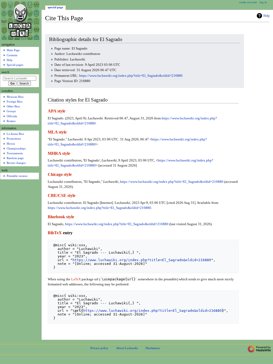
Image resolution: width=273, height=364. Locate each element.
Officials (12, 116)
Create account (248, 2)
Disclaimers (153, 348)
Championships (16, 148)
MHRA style (59, 153)
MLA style (57, 132)
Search (5, 72)
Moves (11, 143)
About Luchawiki (127, 348)
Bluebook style (61, 217)
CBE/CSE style (61, 195)
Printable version (17, 175)
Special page (55, 7)
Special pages (15, 64)
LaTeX (76, 279)
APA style (56, 111)
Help (266, 16)
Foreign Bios (14, 101)
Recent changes (16, 162)
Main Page (13, 50)
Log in (263, 2)
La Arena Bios (15, 133)
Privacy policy (99, 348)
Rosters (11, 121)
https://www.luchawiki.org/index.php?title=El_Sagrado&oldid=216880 (131, 76)
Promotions (14, 138)
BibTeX (55, 232)
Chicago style (60, 174)
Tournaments (15, 153)
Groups (11, 111)
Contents (12, 55)
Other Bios (13, 106)
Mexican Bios (15, 96)
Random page (15, 158)
